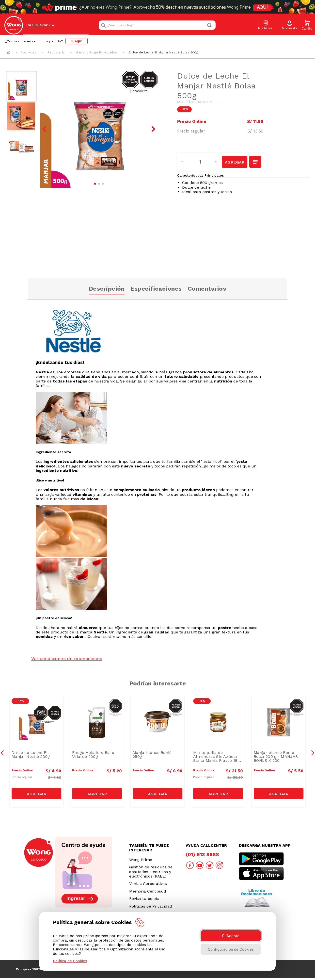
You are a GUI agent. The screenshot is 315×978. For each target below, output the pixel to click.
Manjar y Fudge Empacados (96, 52)
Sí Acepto (230, 935)
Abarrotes (28, 52)
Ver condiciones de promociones (66, 658)
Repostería (55, 52)
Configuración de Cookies (231, 949)
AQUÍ (262, 7)
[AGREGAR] (234, 162)
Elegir (76, 41)
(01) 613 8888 (202, 854)
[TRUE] (36, 793)
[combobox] (157, 25)
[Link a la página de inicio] (9, 52)
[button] (289, 25)
